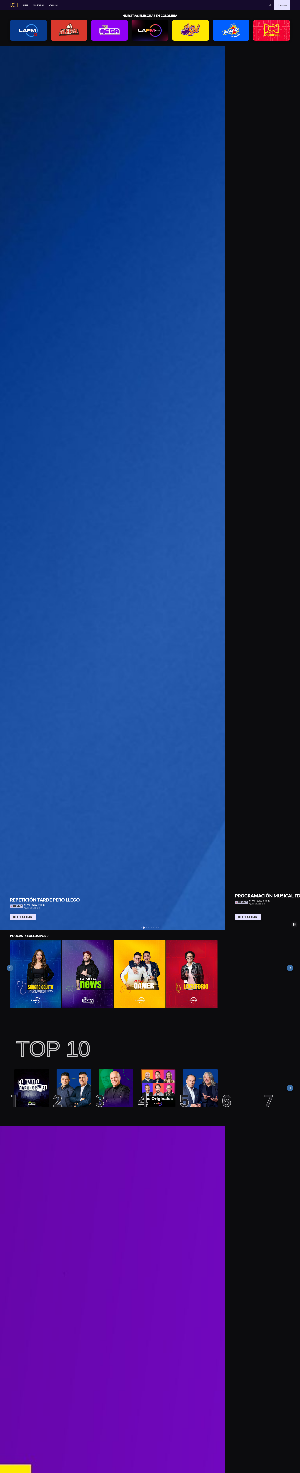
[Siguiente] (290, 1088)
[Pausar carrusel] (294, 924)
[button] (269, 5)
